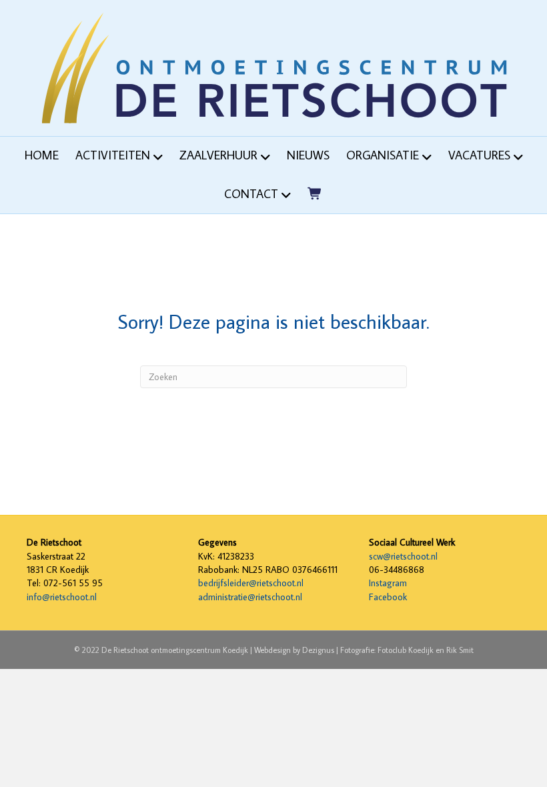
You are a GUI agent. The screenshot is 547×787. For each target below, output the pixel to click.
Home (42, 155)
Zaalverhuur (218, 155)
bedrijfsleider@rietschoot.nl (251, 583)
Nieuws (308, 155)
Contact (251, 193)
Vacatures (479, 155)
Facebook (388, 597)
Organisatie (382, 155)
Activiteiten (112, 155)
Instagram (388, 583)
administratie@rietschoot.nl (250, 597)
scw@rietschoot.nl (403, 556)
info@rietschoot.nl (62, 597)
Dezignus (318, 650)
